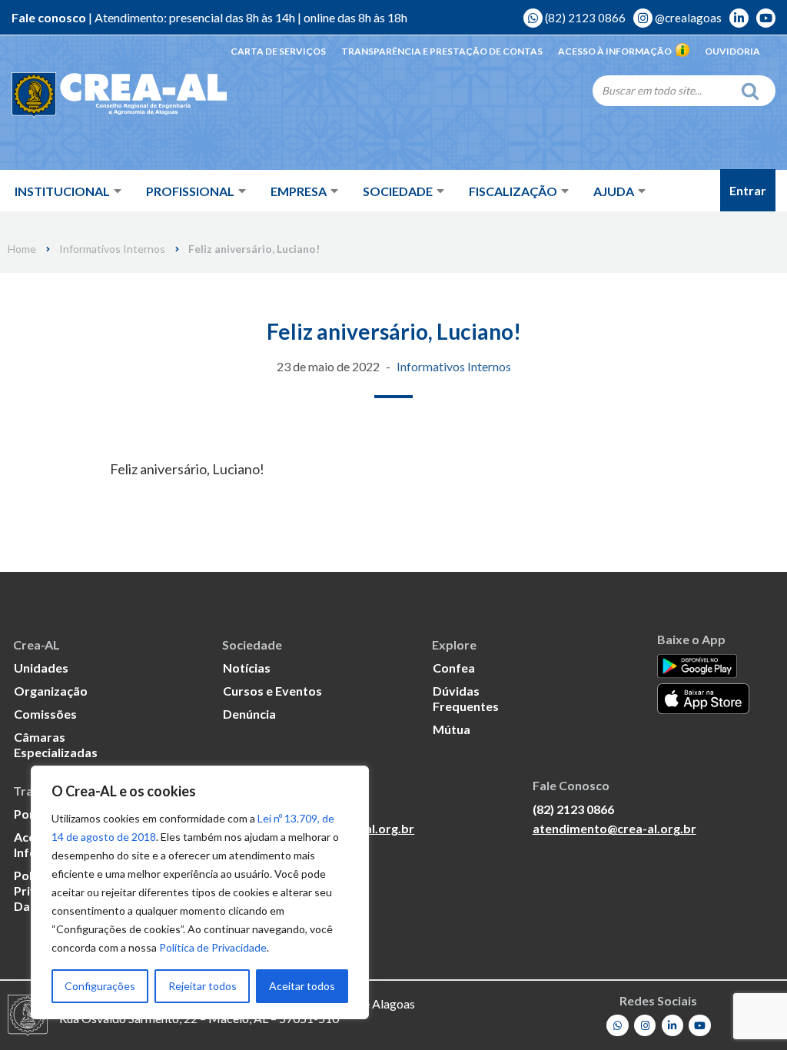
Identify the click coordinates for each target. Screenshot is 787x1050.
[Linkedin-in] (673, 1026)
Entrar (747, 190)
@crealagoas (687, 18)
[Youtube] (700, 1026)
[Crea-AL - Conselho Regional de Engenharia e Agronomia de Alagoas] (119, 95)
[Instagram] (645, 1026)
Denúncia (249, 713)
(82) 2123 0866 (584, 18)
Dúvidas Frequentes (466, 698)
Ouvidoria (732, 51)
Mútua (451, 729)
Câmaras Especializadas (56, 744)
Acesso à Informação (615, 51)
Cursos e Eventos (272, 690)
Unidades (41, 667)
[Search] (753, 90)
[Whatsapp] (617, 1026)
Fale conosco (49, 17)
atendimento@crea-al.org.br (614, 828)
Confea (454, 667)
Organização (51, 690)
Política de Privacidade (213, 947)
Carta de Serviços (278, 51)
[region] (200, 892)
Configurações (100, 985)
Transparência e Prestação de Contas (442, 51)
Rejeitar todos (202, 985)
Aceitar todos (302, 985)
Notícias (247, 667)
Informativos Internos (112, 249)
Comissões (45, 713)
